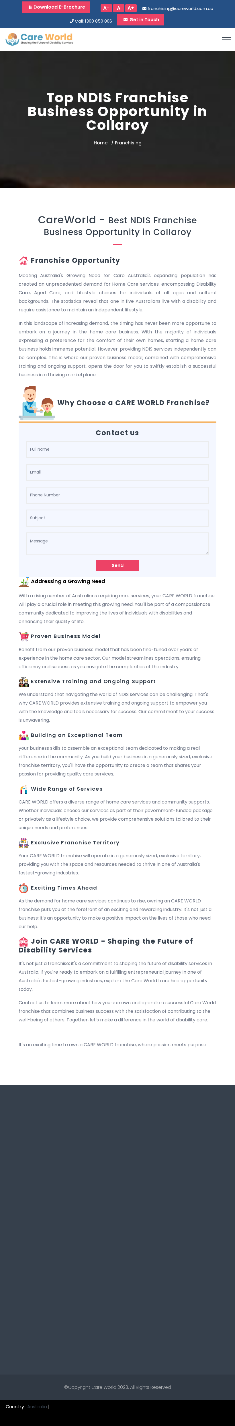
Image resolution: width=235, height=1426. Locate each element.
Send (118, 565)
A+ (131, 8)
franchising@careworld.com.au (180, 8)
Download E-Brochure (59, 7)
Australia (37, 1406)
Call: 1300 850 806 (93, 21)
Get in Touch (144, 19)
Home (100, 143)
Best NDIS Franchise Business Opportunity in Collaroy (120, 226)
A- (106, 8)
